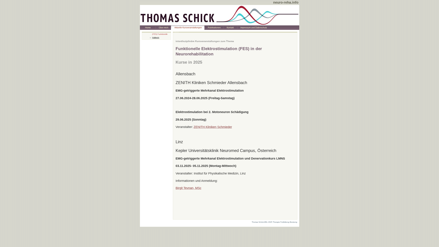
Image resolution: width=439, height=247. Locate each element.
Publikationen (214, 27)
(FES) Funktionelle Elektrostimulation (160, 34)
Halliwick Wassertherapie (158, 38)
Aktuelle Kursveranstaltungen (188, 27)
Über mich (163, 27)
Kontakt (230, 27)
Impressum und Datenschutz (253, 27)
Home (148, 27)
